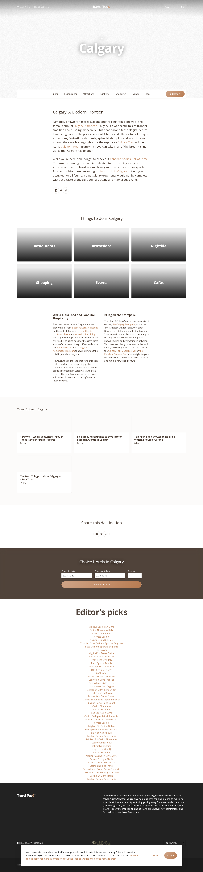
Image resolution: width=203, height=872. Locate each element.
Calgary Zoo (125, 142)
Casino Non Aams (101, 633)
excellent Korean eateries (85, 327)
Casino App (101, 649)
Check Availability (101, 584)
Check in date (68, 571)
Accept (170, 855)
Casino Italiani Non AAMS (101, 762)
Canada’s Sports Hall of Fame (129, 159)
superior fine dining (85, 334)
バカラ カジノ (101, 673)
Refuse (156, 855)
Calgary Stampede (85, 126)
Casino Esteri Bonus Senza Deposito (101, 769)
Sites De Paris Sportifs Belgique (101, 646)
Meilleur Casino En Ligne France (101, 719)
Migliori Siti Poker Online (101, 653)
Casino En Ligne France (101, 765)
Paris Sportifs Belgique (101, 640)
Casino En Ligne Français (101, 679)
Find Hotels (174, 93)
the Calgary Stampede (123, 324)
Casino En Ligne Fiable (101, 759)
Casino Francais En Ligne (101, 683)
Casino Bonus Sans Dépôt (101, 702)
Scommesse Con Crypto (101, 686)
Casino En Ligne (101, 709)
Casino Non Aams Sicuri (101, 656)
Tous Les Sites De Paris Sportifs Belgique (101, 643)
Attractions (88, 93)
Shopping (121, 93)
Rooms (131, 571)
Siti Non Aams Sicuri (101, 732)
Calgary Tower (70, 146)
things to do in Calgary (112, 171)
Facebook (24, 842)
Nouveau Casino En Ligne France (102, 772)
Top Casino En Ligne (101, 712)
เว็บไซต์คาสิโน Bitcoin (102, 693)
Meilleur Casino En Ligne (101, 626)
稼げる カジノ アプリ (101, 669)
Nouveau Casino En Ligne (101, 676)
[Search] (183, 7)
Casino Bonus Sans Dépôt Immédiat (101, 699)
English (172, 842)
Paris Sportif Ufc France (101, 666)
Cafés (148, 93)
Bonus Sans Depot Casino (101, 696)
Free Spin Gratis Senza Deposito (101, 729)
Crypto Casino (101, 636)
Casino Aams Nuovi (102, 742)
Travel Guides (24, 7)
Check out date (102, 571)
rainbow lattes (64, 347)
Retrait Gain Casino (101, 745)
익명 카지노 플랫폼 (101, 749)
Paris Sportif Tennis (101, 663)
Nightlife (105, 93)
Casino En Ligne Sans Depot (101, 689)
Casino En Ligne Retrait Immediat (101, 716)
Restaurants (70, 93)
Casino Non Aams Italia (101, 630)
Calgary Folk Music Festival (122, 350)
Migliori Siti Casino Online (101, 726)
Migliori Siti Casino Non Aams (101, 739)
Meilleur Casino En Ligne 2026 (101, 755)
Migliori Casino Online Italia (101, 736)
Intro (55, 93)
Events (135, 93)
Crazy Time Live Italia (102, 659)
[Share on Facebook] (56, 190)
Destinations (41, 7)
